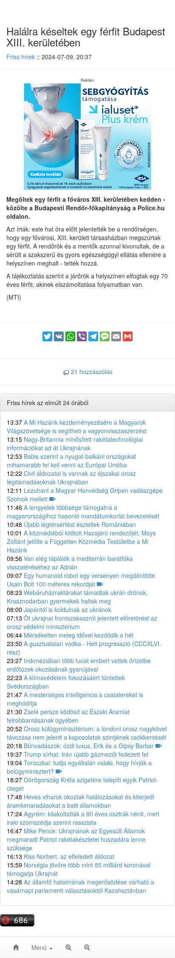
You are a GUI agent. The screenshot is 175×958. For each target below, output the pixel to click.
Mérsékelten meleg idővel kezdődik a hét (70, 635)
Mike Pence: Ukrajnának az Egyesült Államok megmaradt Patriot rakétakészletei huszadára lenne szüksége (76, 839)
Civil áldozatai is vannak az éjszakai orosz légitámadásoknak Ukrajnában (71, 477)
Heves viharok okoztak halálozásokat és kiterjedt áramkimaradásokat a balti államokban (80, 800)
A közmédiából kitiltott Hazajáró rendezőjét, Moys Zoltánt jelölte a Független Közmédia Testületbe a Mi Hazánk (81, 541)
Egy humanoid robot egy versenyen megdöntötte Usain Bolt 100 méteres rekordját (81, 579)
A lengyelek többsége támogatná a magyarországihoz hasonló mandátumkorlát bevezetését (83, 511)
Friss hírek (20, 56)
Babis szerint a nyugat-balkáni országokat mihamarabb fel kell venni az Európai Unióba (71, 460)
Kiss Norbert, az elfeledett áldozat (60, 856)
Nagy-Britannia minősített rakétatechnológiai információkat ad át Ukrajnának (75, 443)
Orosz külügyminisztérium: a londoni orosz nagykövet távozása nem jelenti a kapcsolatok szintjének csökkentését (87, 732)
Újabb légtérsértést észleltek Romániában (71, 524)
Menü (39, 947)
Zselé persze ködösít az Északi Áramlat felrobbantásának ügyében (68, 715)
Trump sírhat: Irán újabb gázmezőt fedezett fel (77, 754)
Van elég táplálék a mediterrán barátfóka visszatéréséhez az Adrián (70, 562)
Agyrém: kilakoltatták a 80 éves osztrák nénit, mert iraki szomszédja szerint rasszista (83, 817)
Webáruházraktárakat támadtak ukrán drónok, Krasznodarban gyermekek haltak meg (77, 596)
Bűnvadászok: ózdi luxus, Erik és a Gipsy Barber (81, 745)
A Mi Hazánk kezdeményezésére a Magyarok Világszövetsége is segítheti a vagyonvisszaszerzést (77, 426)
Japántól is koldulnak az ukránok (59, 609)
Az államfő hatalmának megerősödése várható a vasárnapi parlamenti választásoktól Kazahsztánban (80, 886)
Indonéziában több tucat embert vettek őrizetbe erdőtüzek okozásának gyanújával (79, 664)
